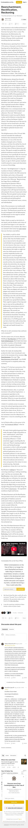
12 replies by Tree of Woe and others (15, 682)
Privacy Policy (19, 814)
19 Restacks (20, 612)
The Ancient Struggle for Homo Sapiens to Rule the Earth (9, 762)
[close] (23, 776)
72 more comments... (6, 747)
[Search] (25, 755)
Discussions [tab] (13, 755)
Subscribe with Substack (15, 808)
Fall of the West (14, 601)
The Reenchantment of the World (10, 358)
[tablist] (8, 629)
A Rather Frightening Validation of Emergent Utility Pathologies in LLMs (10, 773)
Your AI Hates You (7, 771)
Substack (6, 824)
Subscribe (19, 2)
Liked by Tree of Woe (10, 645)
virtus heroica (13, 489)
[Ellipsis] (26, 643)
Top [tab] (3, 755)
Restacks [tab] (11, 629)
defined (12, 470)
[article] (14, 763)
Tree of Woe (8, 18)
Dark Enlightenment (7, 341)
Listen (24, 19)
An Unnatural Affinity (11, 425)
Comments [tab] (5, 629)
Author (6, 689)
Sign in (24, 2)
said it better (22, 229)
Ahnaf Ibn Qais (9, 687)
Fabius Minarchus (9, 643)
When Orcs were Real (8, 760)
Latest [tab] (7, 755)
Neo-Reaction (12, 339)
